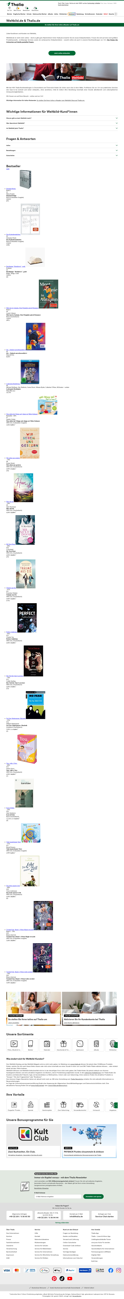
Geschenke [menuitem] (113, 14)
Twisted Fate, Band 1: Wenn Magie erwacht (20, 929)
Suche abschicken (63, 5)
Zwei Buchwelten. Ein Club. (33, 1141)
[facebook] (110, 1270)
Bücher (30, 1045)
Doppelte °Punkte (14, 1105)
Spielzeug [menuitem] (80, 14)
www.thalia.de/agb (37, 1085)
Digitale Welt (95, 1255)
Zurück (8, 1045)
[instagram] (118, 1270)
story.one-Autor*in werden (100, 1242)
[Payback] (85, 1270)
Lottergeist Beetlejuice (13, 384)
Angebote (113, 1105)
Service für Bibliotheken (43, 1249)
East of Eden (10, 808)
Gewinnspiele (47, 1105)
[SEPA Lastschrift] (30, 1270)
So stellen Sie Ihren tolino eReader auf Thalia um (62, 24)
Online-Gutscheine (69, 1242)
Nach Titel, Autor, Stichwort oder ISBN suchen (72, 3)
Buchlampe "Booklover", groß (15, 266)
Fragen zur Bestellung (70, 1233)
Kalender (47, 1045)
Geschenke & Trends (63, 1045)
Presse (8, 1239)
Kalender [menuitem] (99, 14)
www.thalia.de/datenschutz (57, 1085)
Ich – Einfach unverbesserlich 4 (16, 350)
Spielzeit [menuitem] (72, 14)
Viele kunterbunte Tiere (13, 842)
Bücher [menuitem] (9, 14)
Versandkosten (76, 1296)
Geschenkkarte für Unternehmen (102, 1249)
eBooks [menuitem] (50, 14)
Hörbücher (113, 1045)
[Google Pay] (44, 1270)
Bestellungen (11, 150)
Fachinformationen (12, 1242)
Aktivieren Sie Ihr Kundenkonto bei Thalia (89, 1009)
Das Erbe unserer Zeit (13, 886)
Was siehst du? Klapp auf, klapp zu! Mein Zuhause (22, 414)
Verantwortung (11, 1249)
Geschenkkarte (96, 1246)
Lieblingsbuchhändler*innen (101, 1239)
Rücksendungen (40, 1242)
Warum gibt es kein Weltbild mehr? (18, 118)
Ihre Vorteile (95, 1229)
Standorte (9, 1246)
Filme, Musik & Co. (14, 1045)
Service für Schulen (41, 1246)
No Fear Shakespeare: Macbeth (16, 718)
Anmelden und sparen (93, 1196)
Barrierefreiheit (11, 1252)
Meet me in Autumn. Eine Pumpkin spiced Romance (22, 308)
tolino (8, 145)
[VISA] (6, 1270)
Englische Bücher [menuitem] (19, 14)
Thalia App (95, 1233)
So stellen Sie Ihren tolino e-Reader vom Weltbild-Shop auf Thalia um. (61, 100)
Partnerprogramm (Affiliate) (101, 1252)
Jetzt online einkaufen (62, 53)
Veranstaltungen (97, 1258)
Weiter (116, 14)
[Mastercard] (16, 1270)
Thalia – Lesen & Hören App (100, 1236)
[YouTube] (69, 1278)
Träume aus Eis (11, 588)
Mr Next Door (11, 544)
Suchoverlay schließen (93, 3)
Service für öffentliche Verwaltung (47, 1255)
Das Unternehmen (12, 1233)
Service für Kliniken (41, 1258)
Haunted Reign (11, 188)
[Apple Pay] (57, 1270)
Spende (30, 1105)
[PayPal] (70, 1270)
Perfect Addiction (11, 632)
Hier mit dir (10, 501)
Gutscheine (10, 155)
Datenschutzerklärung (70, 1255)
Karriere (9, 1236)
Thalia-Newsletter (77, 1079)
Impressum (10, 1255)
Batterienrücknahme (42, 1239)
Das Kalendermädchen (13, 234)
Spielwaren (80, 1045)
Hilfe (36, 1233)
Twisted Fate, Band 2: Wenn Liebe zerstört (19, 972)
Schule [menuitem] (29, 14)
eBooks (96, 1045)
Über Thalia (10, 1229)
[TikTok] (62, 1278)
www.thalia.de (75, 1064)
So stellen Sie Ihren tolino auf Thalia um (33, 1009)
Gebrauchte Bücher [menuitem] (40, 14)
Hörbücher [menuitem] (63, 14)
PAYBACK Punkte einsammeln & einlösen (89, 1141)
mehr (7, 169)
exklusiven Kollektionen (93, 1073)
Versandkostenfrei (80, 1105)
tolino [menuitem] (56, 14)
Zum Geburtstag (63, 1105)
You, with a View (11, 763)
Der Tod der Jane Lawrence (15, 676)
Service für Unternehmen (43, 1252)
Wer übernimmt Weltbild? (15, 123)
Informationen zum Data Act (73, 1258)
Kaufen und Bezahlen (70, 1236)
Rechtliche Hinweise (41, 1188)
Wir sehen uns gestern (13, 458)
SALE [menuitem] (106, 14)
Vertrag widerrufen (62, 1223)
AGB (7, 1258)
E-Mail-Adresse (39, 1193)
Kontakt (37, 1236)
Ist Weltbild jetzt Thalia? (15, 128)
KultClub (94, 1261)
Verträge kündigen (69, 1252)
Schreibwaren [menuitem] (90, 14)
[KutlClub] (99, 1270)
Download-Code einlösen (72, 1246)
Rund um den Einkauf (70, 1229)
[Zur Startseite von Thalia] (16, 4)
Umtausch (96, 1105)
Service (37, 1229)
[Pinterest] (54, 1278)
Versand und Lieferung (71, 1239)
